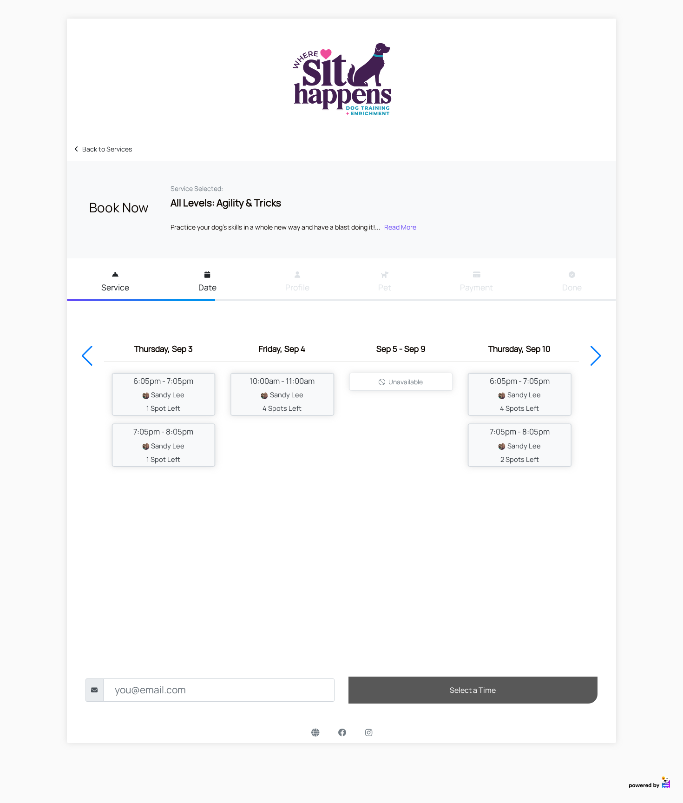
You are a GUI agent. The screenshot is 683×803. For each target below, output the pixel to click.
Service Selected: (197, 188)
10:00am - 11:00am (282, 394)
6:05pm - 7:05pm (163, 394)
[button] (87, 356)
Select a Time (473, 690)
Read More (400, 227)
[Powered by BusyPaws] (649, 781)
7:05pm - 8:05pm (163, 444)
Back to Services (107, 149)
